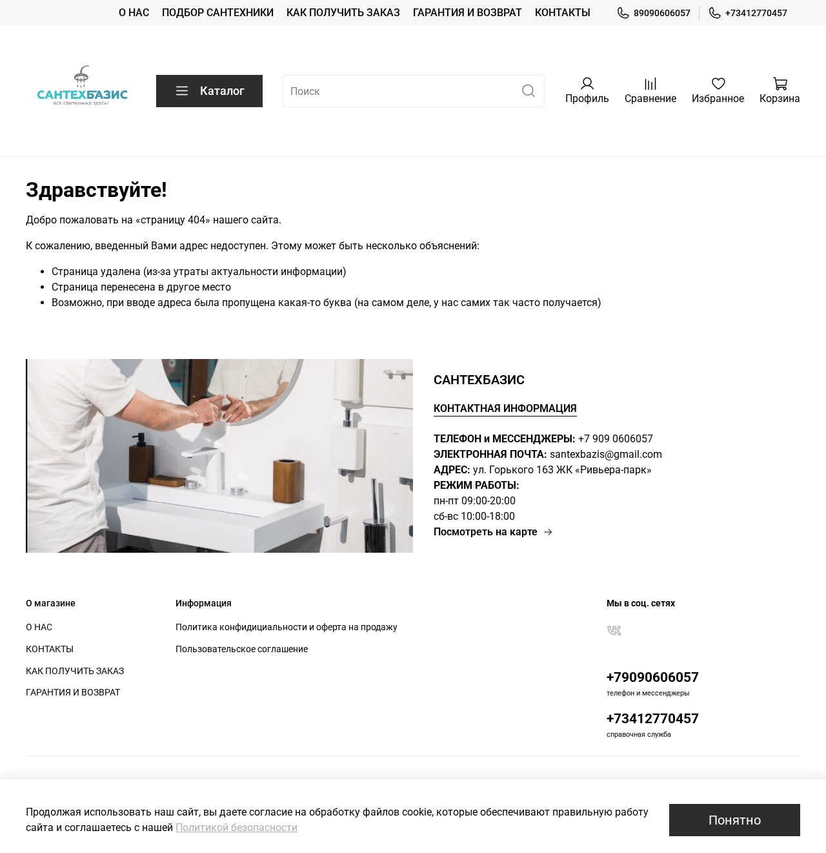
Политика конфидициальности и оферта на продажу (287, 627)
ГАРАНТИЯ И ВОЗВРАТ (467, 12)
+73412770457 (756, 13)
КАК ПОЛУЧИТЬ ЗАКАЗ (343, 12)
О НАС (134, 12)
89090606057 (662, 13)
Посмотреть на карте (486, 532)
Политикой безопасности (236, 827)
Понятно (735, 820)
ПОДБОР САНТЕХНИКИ (218, 12)
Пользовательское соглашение (242, 649)
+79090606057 (653, 677)
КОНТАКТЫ (562, 12)
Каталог (222, 91)
